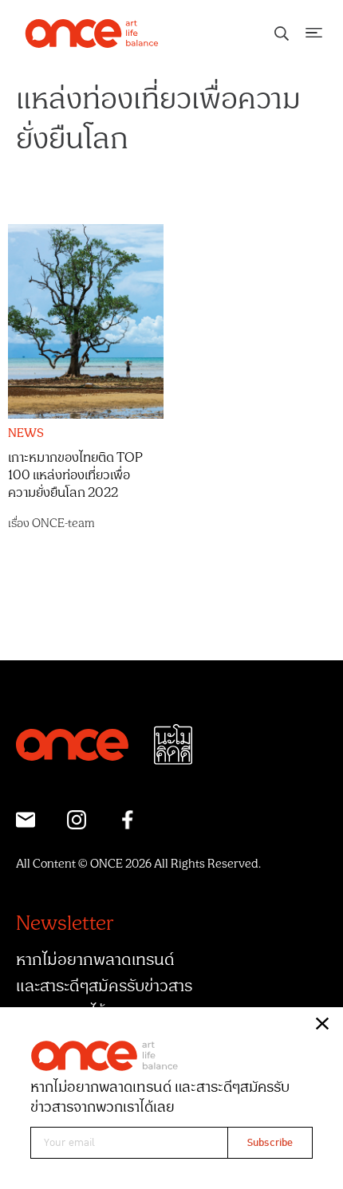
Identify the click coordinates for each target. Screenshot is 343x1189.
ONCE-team (63, 523)
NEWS (26, 433)
